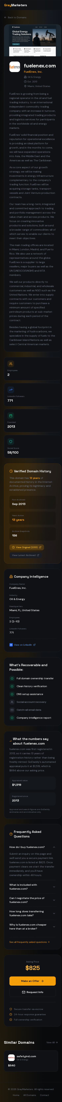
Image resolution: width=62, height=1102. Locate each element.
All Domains (29, 1095)
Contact (44, 1095)
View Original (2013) (27, 547)
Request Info (35, 992)
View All (50, 1042)
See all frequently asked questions (28, 942)
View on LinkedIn (21, 644)
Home (16, 1095)
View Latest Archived (24, 555)
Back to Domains (17, 17)
